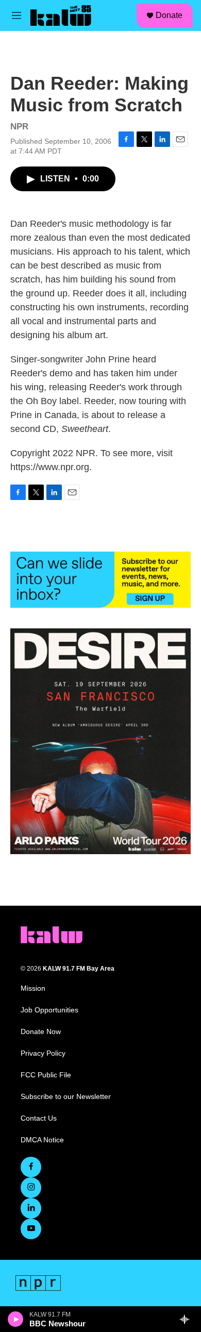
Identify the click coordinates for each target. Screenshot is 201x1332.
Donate (169, 15)
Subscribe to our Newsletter (66, 1097)
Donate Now (41, 1032)
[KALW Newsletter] (100, 580)
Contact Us (39, 1118)
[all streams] (187, 1319)
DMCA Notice (42, 1140)
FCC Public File (46, 1075)
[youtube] (31, 1229)
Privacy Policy (43, 1053)
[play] (15, 1319)
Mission (33, 988)
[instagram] (31, 1187)
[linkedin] (31, 1208)
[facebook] (31, 1167)
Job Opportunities (49, 1010)
